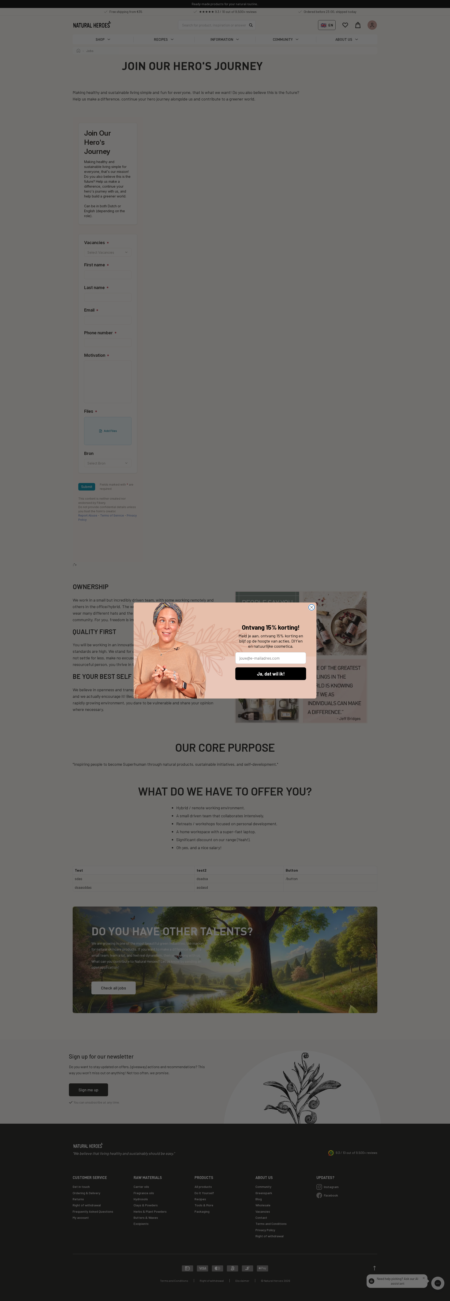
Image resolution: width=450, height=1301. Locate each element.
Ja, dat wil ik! (271, 674)
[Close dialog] (312, 607)
